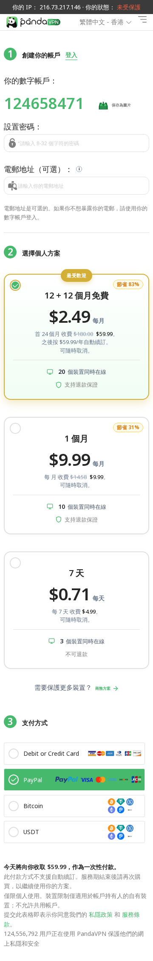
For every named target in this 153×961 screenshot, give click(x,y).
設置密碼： (23, 126)
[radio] (76, 337)
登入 (71, 55)
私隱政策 (100, 914)
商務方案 (102, 688)
